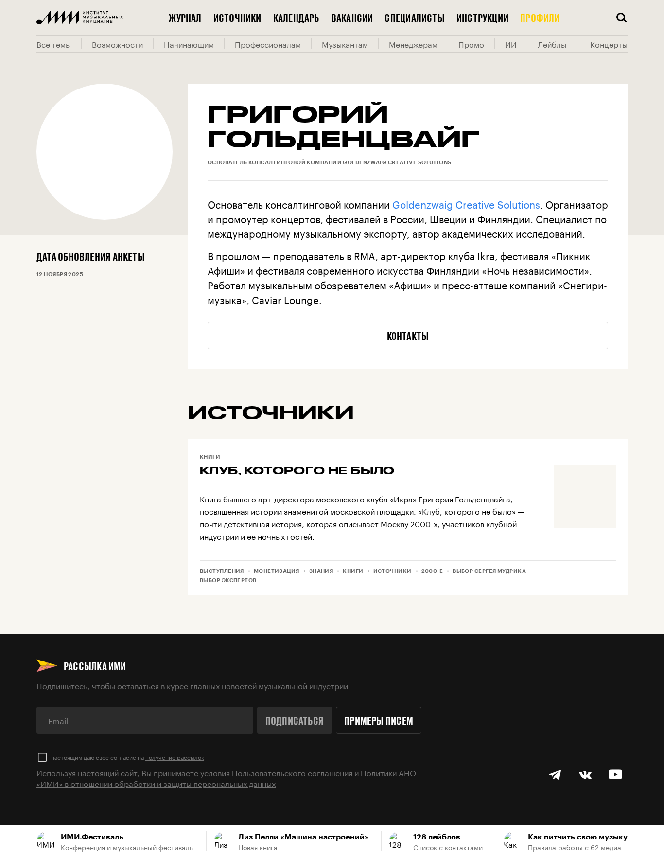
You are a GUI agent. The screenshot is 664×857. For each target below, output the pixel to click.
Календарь (296, 17)
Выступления (222, 571)
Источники (237, 17)
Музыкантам (345, 43)
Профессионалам (268, 43)
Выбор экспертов (228, 580)
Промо (471, 43)
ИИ (511, 43)
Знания (321, 571)
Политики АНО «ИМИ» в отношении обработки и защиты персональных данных (226, 777)
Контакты (408, 335)
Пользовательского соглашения (292, 772)
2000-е (432, 571)
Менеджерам (413, 43)
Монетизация (276, 571)
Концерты (609, 43)
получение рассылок (174, 756)
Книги (210, 456)
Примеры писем (378, 720)
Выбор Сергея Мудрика (489, 571)
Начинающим (189, 43)
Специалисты (414, 17)
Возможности (117, 43)
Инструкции (482, 17)
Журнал (185, 17)
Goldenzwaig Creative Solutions (466, 203)
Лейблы (552, 43)
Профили (540, 17)
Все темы (53, 43)
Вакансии (352, 17)
